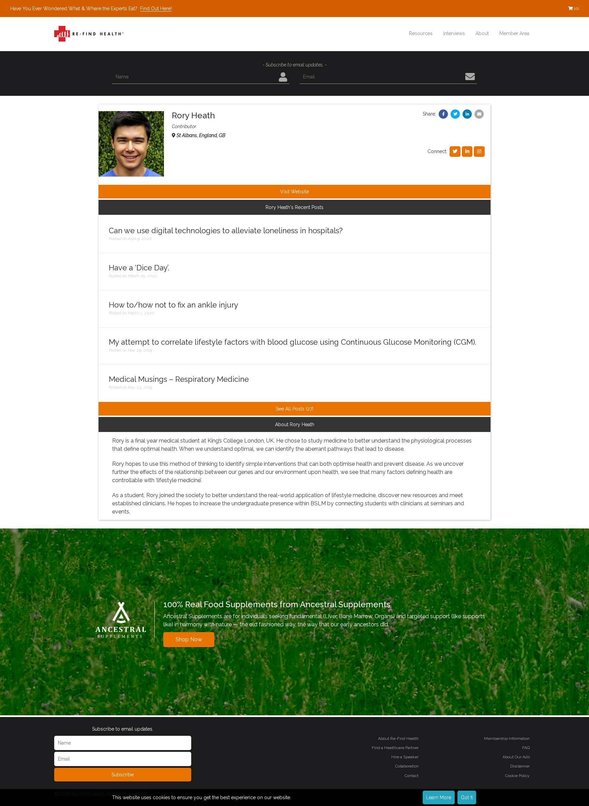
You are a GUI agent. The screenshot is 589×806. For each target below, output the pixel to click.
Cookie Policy (517, 775)
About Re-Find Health (398, 738)
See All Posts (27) (295, 409)
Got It (467, 797)
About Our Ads (516, 757)
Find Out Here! (156, 8)
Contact (412, 775)
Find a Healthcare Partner (395, 747)
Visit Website (294, 191)
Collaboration (407, 766)
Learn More (438, 797)
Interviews (454, 33)
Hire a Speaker (405, 757)
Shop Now (189, 639)
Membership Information (507, 738)
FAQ (526, 747)
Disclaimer (520, 766)
